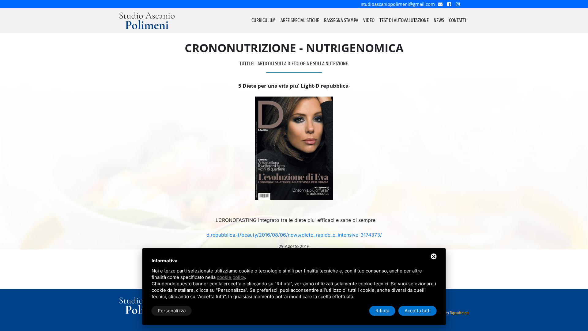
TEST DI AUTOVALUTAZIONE (404, 20)
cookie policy (231, 277)
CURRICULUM (263, 20)
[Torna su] (580, 318)
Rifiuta (382, 311)
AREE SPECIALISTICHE (300, 20)
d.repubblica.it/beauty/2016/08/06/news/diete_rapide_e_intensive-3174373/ (294, 235)
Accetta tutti (418, 311)
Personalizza (172, 311)
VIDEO (369, 20)
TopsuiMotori (459, 313)
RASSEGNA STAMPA (341, 20)
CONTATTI (457, 20)
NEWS (439, 20)
